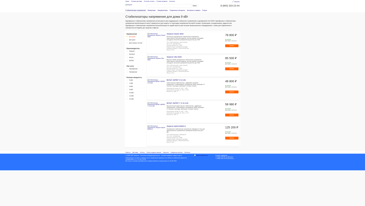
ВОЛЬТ (130, 60)
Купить (231, 45)
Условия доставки (136, 1)
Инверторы (152, 10)
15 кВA (130, 99)
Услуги (204, 10)
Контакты (172, 1)
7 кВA (129, 83)
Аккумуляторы (163, 10)
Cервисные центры (177, 152)
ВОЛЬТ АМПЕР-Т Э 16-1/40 (177, 103)
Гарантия (166, 152)
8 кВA (129, 86)
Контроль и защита (193, 10)
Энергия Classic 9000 (175, 34)
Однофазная (132, 69)
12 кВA (130, 96)
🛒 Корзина (236, 1)
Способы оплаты (149, 1)
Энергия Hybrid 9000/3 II (176, 126)
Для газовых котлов (134, 43)
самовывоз (234, 40)
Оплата (142, 152)
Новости (128, 152)
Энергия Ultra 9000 (174, 57)
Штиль (130, 57)
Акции (127, 1)
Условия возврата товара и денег (171, 155)
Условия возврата (161, 1)
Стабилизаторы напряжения (135, 10)
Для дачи (130, 40)
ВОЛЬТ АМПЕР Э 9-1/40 (176, 80)
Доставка (135, 152)
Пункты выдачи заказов (154, 152)
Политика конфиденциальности (150, 155)
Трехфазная (131, 72)
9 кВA (129, 89)
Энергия (130, 51)
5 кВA (129, 80)
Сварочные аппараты (177, 10)
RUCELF (130, 54)
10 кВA (130, 92)
